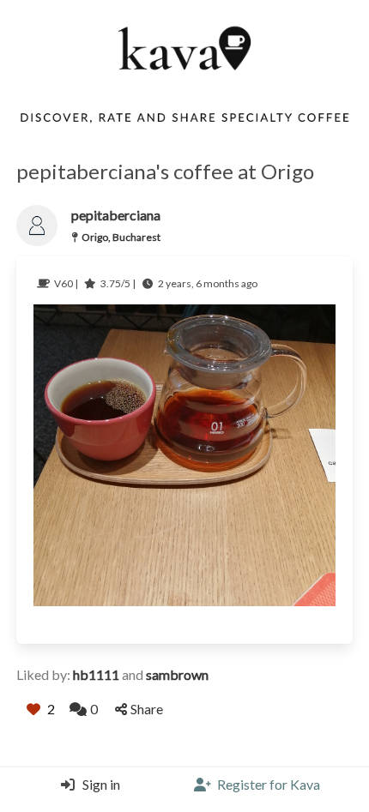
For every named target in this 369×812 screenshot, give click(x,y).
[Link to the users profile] (36, 225)
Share (146, 709)
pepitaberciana (115, 215)
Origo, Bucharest (121, 237)
